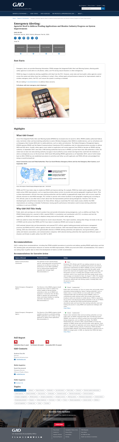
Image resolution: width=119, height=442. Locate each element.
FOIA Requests (84, 429)
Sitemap (67, 436)
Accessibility (68, 434)
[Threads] (33, 38)
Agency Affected (20, 258)
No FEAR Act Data (85, 434)
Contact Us (19, 383)
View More (67, 282)
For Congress (82, 5)
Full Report (46, 47)
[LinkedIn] (24, 38)
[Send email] (37, 38)
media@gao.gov (21, 374)
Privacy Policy (68, 432)
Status (66, 258)
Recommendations (33, 47)
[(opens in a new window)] (12, 437)
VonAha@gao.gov (21, 359)
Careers (99, 5)
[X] (20, 38)
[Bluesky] (29, 38)
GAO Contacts (58, 47)
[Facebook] (16, 38)
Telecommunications (20, 390)
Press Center (91, 5)
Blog (104, 5)
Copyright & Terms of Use (71, 429)
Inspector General (57, 434)
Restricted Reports (57, 436)
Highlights (20, 47)
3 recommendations (32, 82)
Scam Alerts (84, 432)
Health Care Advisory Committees (89, 436)
